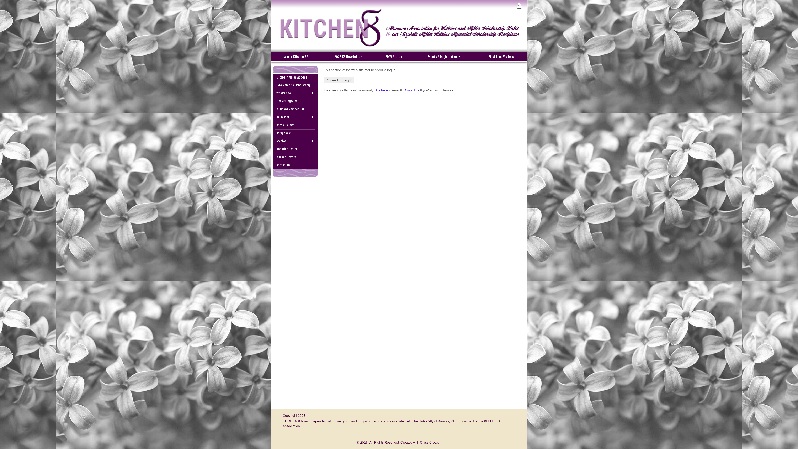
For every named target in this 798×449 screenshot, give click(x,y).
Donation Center (286, 149)
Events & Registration (443, 57)
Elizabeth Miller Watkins (291, 77)
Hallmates (282, 117)
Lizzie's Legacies (286, 101)
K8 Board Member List (290, 109)
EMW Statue (394, 57)
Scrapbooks (284, 133)
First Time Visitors (501, 57)
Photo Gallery (285, 125)
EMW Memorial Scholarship (293, 85)
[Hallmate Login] (519, 5)
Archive (281, 141)
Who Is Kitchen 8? (296, 57)
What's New (283, 93)
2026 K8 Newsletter (348, 57)
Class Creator (430, 442)
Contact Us (283, 165)
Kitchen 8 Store (286, 157)
